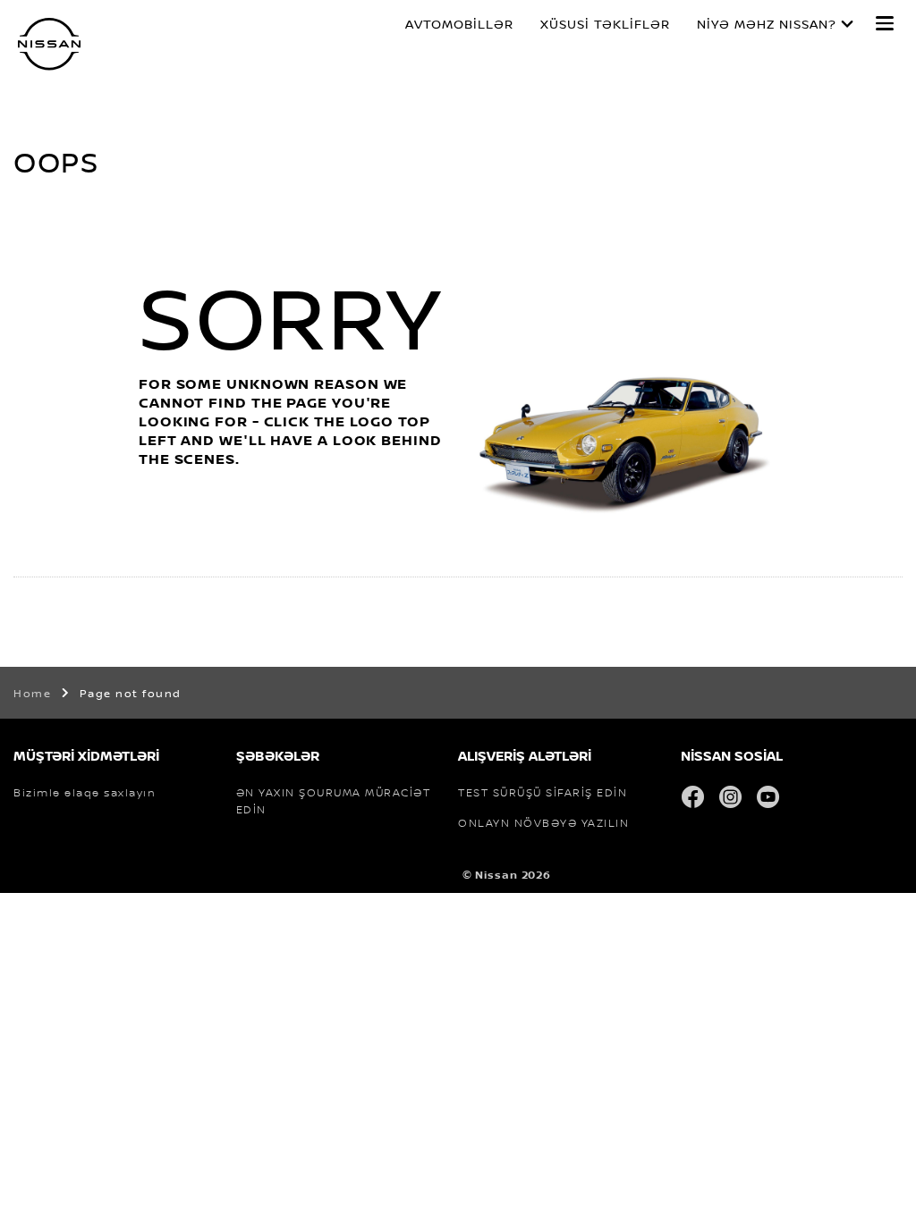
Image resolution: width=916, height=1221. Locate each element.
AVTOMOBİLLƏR (459, 23)
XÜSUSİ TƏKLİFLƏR (605, 23)
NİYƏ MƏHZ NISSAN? (766, 24)
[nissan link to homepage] (49, 44)
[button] (885, 23)
